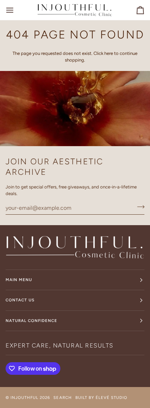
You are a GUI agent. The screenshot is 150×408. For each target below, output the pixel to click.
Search (62, 397)
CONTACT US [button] (20, 300)
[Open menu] (16, 10)
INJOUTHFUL (24, 397)
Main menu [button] (19, 279)
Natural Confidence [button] (31, 320)
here (108, 53)
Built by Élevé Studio (101, 397)
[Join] (138, 207)
